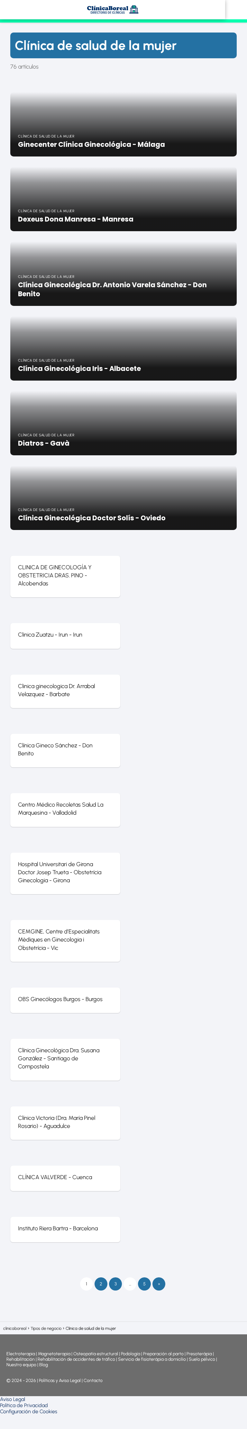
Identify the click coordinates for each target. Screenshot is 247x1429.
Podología (131, 1354)
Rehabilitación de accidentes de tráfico (76, 1359)
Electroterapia (20, 1354)
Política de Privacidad (24, 1405)
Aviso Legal (12, 1399)
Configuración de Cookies (28, 1411)
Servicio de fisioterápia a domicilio (152, 1359)
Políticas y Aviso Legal (60, 1380)
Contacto (93, 1380)
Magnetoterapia (54, 1354)
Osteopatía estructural (95, 1354)
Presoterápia (199, 1354)
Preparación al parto (163, 1354)
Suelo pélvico (202, 1359)
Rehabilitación (21, 1359)
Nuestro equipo (21, 1364)
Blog (43, 1364)
